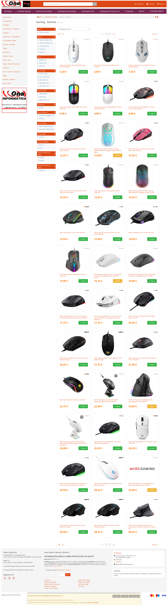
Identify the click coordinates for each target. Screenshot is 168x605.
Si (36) (41, 108)
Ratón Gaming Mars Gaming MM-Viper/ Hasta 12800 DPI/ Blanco (107, 107)
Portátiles (6, 25)
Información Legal (84, 580)
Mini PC (141, 11)
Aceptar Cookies (134, 596)
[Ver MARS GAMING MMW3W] (108, 134)
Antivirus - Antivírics (9, 79)
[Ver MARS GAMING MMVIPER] (74, 92)
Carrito (161, 4)
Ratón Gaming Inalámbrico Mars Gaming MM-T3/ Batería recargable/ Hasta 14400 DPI (142, 275)
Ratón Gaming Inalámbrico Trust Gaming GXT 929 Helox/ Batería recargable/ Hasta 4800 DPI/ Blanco (107, 317)
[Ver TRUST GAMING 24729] (142, 301)
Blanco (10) (43, 63)
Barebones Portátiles (44, 11)
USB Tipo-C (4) (44, 86)
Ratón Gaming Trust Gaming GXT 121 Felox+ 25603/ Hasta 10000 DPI (107, 442)
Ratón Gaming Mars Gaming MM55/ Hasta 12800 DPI (106, 191)
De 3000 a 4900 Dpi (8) (46, 129)
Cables (5, 48)
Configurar (116, 596)
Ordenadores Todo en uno (110, 11)
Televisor (6, 33)
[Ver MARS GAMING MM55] (108, 176)
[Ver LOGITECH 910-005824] (108, 468)
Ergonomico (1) (44, 100)
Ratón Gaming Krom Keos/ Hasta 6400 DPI (72, 232)
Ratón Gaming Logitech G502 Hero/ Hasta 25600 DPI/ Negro (72, 526)
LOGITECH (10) (44, 46)
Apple (5, 75)
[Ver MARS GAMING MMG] (108, 50)
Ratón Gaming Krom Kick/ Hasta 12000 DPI (72, 400)
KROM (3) (42, 49)
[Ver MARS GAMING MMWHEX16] (142, 468)
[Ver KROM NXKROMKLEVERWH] (142, 427)
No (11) (41, 145)
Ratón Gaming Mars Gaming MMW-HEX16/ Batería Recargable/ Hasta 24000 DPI (141, 484)
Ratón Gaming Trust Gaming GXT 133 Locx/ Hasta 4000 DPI (107, 233)
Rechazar (124, 596)
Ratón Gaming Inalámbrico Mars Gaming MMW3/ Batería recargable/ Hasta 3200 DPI (141, 191)
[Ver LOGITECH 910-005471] (108, 510)
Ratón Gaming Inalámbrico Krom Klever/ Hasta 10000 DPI (143, 442)
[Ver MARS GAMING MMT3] (142, 259)
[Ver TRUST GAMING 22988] (108, 217)
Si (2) (40, 148)
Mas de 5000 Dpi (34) (46, 126)
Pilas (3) (41, 118)
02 (110, 34)
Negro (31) (42, 60)
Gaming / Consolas (9, 44)
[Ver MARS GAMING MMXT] (74, 259)
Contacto (151, 4)
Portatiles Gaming (23, 11)
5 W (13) (42, 170)
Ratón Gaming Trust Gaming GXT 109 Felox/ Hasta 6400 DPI (73, 149)
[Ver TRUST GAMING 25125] (142, 343)
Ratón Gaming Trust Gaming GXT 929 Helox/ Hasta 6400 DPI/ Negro (73, 191)
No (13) (41, 137)
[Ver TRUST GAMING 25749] (142, 92)
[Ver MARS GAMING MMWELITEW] (74, 427)
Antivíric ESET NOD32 (51, 588)
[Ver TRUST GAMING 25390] (108, 301)
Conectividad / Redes (9, 40)
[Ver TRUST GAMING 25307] (74, 301)
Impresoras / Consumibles (11, 37)
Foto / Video (7, 60)
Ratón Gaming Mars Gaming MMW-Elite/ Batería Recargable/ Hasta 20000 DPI (106, 400)
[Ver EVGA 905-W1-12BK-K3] (142, 217)
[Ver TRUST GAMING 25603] (108, 427)
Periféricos (6, 52)
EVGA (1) (42, 52)
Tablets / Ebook (8, 56)
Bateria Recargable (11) (46, 115)
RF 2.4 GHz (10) (44, 77)
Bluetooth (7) (43, 80)
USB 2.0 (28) (43, 74)
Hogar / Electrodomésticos (11, 64)
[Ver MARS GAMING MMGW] (74, 50)
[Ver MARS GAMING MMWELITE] (108, 385)
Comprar (83, 72)
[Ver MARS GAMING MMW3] (142, 176)
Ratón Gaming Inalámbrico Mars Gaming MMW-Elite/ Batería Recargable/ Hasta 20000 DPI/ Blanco (73, 443)
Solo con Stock (44, 32)
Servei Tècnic (7, 83)
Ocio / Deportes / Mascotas (12, 72)
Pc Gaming (129, 11)
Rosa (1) (42, 66)
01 (106, 34)
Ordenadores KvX (88, 11)
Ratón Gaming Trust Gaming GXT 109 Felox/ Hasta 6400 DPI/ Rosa (142, 149)
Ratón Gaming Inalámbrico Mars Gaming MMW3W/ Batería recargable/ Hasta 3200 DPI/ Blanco (108, 150)
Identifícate (140, 4)
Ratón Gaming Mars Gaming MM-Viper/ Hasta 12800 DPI (73, 107)
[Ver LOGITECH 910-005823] (74, 343)
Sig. (114, 34)
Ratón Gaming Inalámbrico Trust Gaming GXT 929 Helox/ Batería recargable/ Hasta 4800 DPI (74, 317)
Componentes (7, 21)
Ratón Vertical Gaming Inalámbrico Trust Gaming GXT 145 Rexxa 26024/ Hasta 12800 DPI (142, 527)
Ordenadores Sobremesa (67, 11)
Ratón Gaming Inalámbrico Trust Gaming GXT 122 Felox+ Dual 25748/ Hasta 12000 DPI (73, 484)
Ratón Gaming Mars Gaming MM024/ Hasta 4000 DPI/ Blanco (142, 66)
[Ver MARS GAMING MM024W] (142, 50)
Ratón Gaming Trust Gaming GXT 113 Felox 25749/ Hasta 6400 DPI (141, 107)
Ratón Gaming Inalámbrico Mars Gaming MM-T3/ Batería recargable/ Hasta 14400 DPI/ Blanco (107, 276)
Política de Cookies (93, 602)
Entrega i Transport (50, 586)
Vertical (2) (42, 97)
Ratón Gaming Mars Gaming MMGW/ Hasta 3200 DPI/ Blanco (73, 66)
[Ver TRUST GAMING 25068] (142, 134)
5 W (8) (41, 158)
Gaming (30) (43, 94)
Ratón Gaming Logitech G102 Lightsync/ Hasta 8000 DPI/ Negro (74, 359)
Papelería (6, 68)
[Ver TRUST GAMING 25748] (74, 468)
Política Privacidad (50, 582)
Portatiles (8, 11)
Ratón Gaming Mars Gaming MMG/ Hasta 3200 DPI (106, 66)
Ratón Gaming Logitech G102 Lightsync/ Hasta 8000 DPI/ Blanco (108, 484)
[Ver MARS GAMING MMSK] (142, 385)
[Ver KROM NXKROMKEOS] (74, 217)
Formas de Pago (83, 584)
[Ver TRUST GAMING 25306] (74, 176)
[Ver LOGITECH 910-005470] (74, 510)
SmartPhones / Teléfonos (11, 29)
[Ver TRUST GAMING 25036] (74, 134)
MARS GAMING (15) (45, 40)
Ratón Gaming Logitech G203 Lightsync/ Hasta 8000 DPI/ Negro (108, 359)
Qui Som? (81, 586)
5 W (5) (41, 161)
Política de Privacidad (57, 566)
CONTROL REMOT (157, 11)
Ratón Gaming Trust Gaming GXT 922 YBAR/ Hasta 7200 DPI (142, 317)
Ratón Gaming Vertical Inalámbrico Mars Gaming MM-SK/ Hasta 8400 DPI (141, 400)
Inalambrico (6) (44, 83)
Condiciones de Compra (51, 584)
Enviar (67, 574)
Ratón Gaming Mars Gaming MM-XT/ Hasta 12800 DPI (72, 275)
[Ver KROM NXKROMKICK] (74, 385)
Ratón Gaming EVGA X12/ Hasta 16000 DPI (141, 232)
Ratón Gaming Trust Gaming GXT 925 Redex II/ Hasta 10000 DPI (142, 359)
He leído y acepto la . (58, 570)
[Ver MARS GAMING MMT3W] (108, 259)
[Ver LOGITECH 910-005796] (108, 343)
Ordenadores (7, 17)
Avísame (117, 155)
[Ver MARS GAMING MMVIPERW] (108, 92)
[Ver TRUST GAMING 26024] (142, 510)
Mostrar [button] (154, 34)
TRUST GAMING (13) (45, 43)
